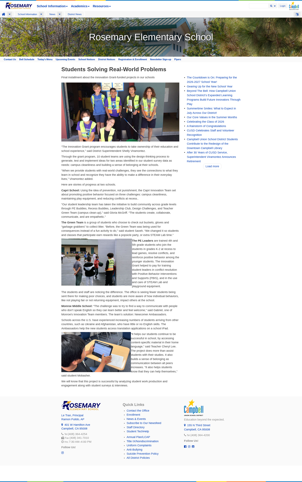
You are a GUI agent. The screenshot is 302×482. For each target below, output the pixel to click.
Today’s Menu (45, 59)
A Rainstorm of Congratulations (206, 126)
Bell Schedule (26, 59)
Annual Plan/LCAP (138, 437)
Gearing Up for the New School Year (209, 86)
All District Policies (138, 457)
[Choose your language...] (297, 14)
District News (75, 14)
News (52, 14)
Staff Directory (136, 427)
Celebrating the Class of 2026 (205, 121)
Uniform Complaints (139, 445)
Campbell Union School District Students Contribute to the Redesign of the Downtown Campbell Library (212, 144)
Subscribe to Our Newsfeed (144, 423)
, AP (72, 419)
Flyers (177, 59)
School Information (51, 6)
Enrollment (133, 414)
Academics (79, 6)
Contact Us (10, 59)
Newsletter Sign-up (160, 59)
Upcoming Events (65, 59)
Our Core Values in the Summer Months (212, 117)
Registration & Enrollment (132, 59)
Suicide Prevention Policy (143, 453)
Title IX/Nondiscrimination (143, 441)
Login (282, 6)
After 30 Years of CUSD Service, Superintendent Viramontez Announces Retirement (211, 157)
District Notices (106, 59)
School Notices (86, 59)
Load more (212, 166)
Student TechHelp (138, 431)
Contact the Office (138, 410)
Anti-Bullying (134, 449)
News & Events (136, 419)
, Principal (72, 415)
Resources (101, 6)
